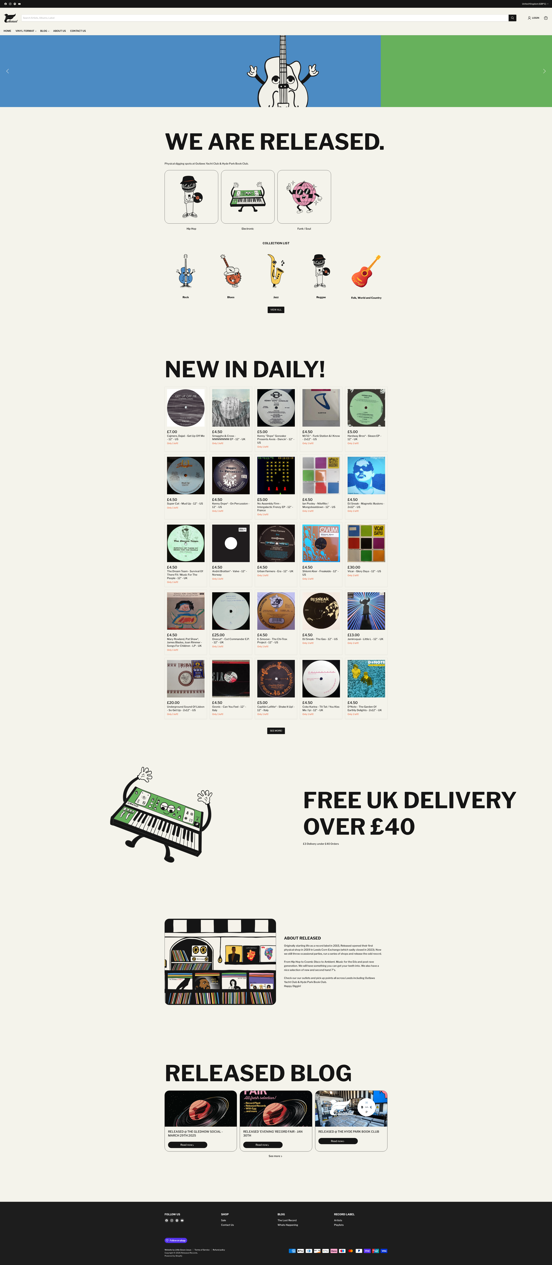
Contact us (78, 30)
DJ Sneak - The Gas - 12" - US (320, 639)
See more (275, 1156)
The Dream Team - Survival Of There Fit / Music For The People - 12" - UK (185, 574)
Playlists (339, 1224)
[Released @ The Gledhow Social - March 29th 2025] (201, 1109)
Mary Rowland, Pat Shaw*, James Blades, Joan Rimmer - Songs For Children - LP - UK (184, 642)
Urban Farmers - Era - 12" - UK (275, 571)
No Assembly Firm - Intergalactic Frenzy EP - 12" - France (275, 507)
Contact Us (227, 1224)
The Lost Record (287, 1220)
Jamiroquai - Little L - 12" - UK (365, 639)
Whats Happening (288, 1224)
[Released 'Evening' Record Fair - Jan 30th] (276, 1109)
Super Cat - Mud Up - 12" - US (185, 503)
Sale (223, 1220)
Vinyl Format (25, 30)
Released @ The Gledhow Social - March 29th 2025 (195, 1133)
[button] (8, 71)
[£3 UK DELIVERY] (276, 71)
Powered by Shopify (173, 1256)
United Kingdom (534, 4)
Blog (44, 30)
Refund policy (219, 1250)
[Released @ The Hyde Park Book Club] (351, 1109)
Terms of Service (202, 1250)
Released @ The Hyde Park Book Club (348, 1132)
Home (7, 30)
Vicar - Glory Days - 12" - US (364, 571)
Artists (338, 1220)
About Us (59, 30)
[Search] (512, 18)
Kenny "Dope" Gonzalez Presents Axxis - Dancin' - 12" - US (275, 439)
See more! (276, 730)
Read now (186, 1144)
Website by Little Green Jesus (178, 1250)
